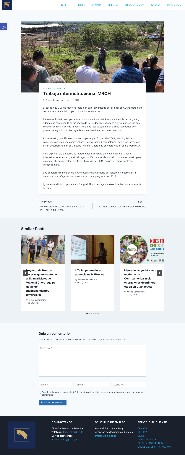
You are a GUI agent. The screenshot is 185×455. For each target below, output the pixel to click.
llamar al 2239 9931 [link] (74, 432)
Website (118, 384)
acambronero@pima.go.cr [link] (65, 439)
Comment (46, 348)
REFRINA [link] (113, 5)
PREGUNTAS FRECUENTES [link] (152, 443)
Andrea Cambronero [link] (54, 100)
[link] (3, 26)
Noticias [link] (155, 5)
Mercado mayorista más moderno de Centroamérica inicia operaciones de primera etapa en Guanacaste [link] (140, 278)
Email (81, 384)
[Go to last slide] (25, 273)
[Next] (159, 273)
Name (44, 384)
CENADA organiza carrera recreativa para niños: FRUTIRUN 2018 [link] (61, 206)
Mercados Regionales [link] (54, 88)
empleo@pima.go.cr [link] (105, 435)
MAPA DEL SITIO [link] (147, 439)
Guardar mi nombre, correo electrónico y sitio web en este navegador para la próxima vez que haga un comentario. (92, 393)
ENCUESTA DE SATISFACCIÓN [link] (154, 446)
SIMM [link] (141, 435)
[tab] (87, 313)
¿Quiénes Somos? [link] (134, 5)
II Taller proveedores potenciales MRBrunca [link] (122, 204)
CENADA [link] (96, 5)
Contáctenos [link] (174, 5)
